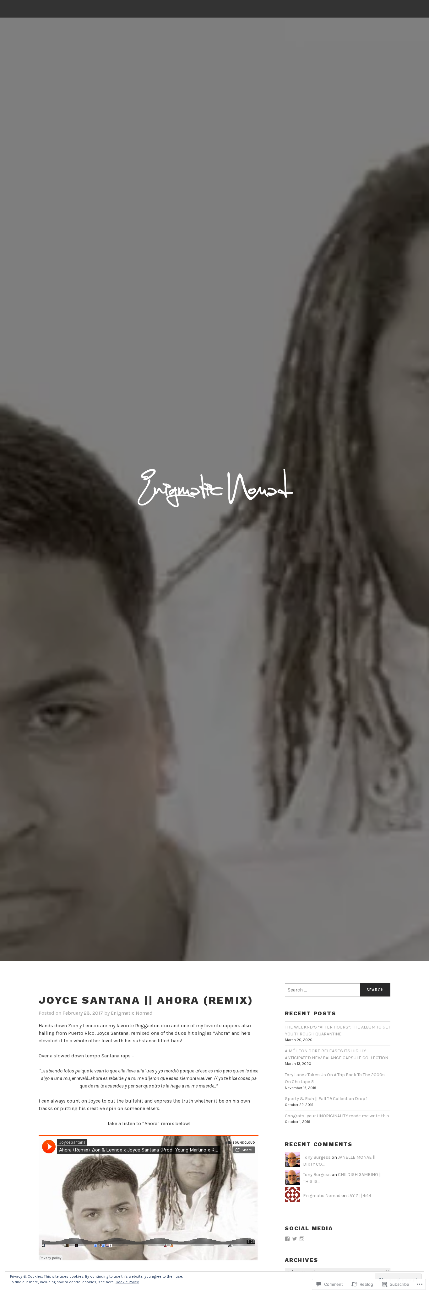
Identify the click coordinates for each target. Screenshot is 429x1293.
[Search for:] (337, 989)
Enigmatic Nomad (132, 1013)
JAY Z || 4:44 (359, 1195)
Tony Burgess (317, 1157)
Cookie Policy (127, 1282)
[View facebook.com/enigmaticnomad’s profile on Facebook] (287, 1238)
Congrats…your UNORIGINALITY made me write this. (337, 1116)
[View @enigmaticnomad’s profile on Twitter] (294, 1238)
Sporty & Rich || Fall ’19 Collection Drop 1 (326, 1098)
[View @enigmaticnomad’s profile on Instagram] (301, 1238)
